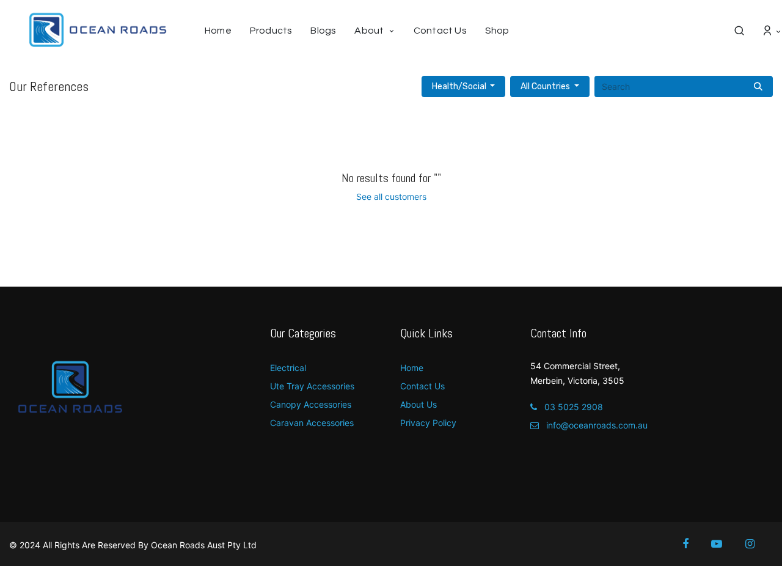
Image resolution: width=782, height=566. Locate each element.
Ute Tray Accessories (312, 386)
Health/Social (459, 86)
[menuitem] (223, 30)
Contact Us (422, 386)
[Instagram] (758, 543)
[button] (464, 86)
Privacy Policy (428, 422)
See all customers (391, 196)
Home (411, 367)
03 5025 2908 (572, 407)
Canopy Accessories (310, 404)
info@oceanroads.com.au (596, 425)
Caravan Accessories (312, 422)
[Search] (758, 86)
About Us (418, 404)
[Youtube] (725, 543)
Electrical (288, 367)
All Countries (545, 86)
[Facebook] (693, 543)
